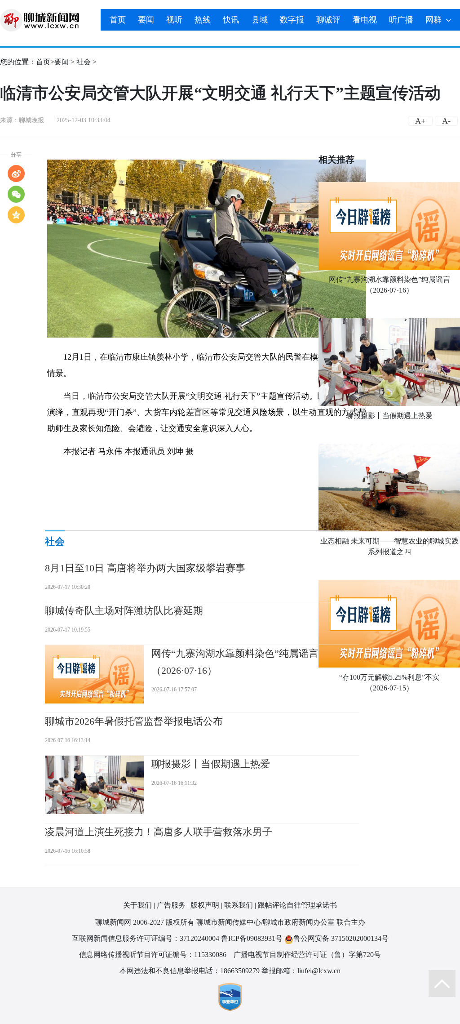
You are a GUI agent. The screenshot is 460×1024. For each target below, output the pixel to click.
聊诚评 (328, 19)
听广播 (401, 19)
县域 (260, 19)
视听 (174, 19)
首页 (118, 19)
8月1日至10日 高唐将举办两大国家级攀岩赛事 (145, 568)
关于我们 (137, 905)
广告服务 (171, 905)
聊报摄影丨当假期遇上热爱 (389, 415)
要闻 (146, 19)
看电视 (365, 19)
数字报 (292, 19)
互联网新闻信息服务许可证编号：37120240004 (145, 938)
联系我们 (238, 905)
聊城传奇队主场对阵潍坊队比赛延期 (124, 610)
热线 (203, 19)
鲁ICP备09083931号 (252, 938)
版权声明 (204, 905)
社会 (83, 62)
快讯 (231, 19)
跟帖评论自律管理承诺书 (297, 905)
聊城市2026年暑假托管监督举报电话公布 (134, 721)
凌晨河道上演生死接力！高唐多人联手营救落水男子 (158, 831)
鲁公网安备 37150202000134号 (341, 938)
